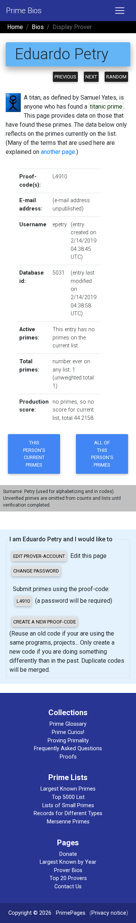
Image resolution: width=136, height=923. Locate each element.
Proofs (68, 757)
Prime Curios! (68, 732)
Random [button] (116, 77)
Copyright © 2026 (29, 913)
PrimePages (70, 913)
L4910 (60, 177)
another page (58, 151)
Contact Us (68, 886)
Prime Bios (24, 10)
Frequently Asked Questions (68, 748)
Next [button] (91, 77)
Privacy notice (108, 913)
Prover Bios (68, 870)
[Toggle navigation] (120, 10)
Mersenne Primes (68, 822)
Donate (68, 854)
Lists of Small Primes (68, 805)
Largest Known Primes (68, 789)
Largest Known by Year (68, 862)
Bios (38, 27)
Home (15, 27)
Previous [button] (65, 77)
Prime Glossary (68, 724)
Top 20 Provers (68, 878)
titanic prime (106, 106)
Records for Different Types (68, 813)
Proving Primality (68, 740)
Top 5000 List (68, 797)
